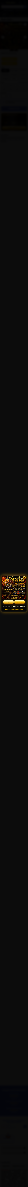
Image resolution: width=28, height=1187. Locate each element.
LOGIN (8, 602)
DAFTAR (19, 602)
